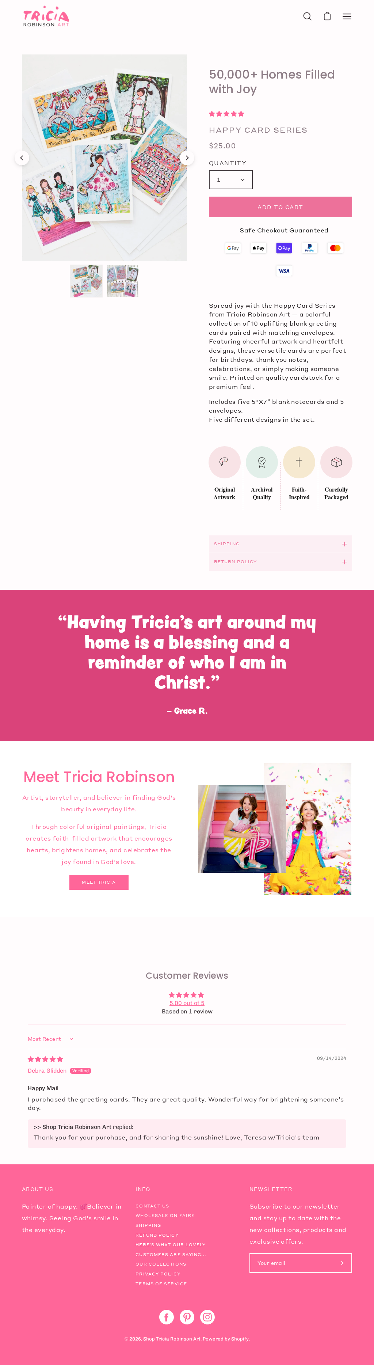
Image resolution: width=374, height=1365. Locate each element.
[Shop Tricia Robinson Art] (45, 16)
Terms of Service (161, 1283)
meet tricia (99, 882)
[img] (45, 1059)
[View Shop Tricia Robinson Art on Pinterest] (187, 1317)
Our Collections (161, 1264)
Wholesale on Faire (165, 1215)
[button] (226, 113)
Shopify (240, 1339)
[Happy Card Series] (86, 281)
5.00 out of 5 (187, 1003)
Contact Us (152, 1206)
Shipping (227, 543)
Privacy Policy (158, 1274)
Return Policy (235, 561)
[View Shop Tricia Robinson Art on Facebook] (166, 1317)
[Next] (187, 158)
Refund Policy (157, 1235)
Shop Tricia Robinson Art (172, 1339)
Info (143, 1189)
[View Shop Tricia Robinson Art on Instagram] (207, 1317)
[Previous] (22, 158)
